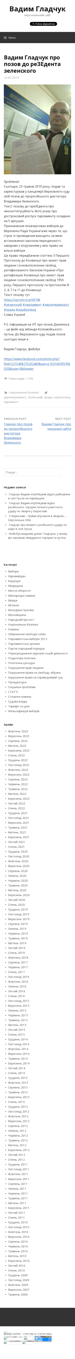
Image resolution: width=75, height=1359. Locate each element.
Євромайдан (16, 576)
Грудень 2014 (18, 1039)
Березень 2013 (19, 1097)
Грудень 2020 (18, 851)
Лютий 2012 (16, 1155)
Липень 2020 (17, 876)
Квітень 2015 (17, 1025)
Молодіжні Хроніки (21, 610)
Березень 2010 (19, 1261)
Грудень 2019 (18, 909)
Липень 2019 (17, 929)
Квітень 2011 (17, 1203)
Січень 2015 (16, 1034)
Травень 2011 (18, 1198)
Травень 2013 (18, 1092)
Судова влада (17, 701)
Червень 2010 (18, 1246)
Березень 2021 (19, 837)
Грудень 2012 (18, 1106)
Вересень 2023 (18, 736)
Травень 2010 (18, 1251)
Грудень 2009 (18, 1275)
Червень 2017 (18, 967)
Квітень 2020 (17, 890)
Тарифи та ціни (18, 706)
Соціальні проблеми (22, 687)
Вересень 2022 (18, 774)
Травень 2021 (18, 827)
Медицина (15, 586)
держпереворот (15, 397)
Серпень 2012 (18, 1126)
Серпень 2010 (18, 1241)
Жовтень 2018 (18, 957)
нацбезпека (62, 397)
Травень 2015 (18, 1020)
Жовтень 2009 (18, 1285)
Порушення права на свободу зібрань (34, 672)
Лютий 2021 (16, 842)
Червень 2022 (18, 784)
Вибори (13, 571)
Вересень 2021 (18, 822)
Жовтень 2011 (18, 1174)
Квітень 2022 (17, 794)
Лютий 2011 (16, 1212)
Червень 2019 (18, 933)
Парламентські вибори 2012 (27, 639)
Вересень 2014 (18, 1054)
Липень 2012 (17, 1131)
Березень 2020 (19, 895)
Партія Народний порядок (26, 648)
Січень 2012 (16, 1159)
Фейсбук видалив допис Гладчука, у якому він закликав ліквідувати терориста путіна (37, 536)
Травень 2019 (18, 938)
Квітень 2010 (17, 1256)
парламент (11, 402)
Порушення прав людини (25, 668)
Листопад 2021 (18, 818)
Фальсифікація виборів (23, 711)
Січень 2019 (16, 953)
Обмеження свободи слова (27, 634)
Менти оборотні (19, 590)
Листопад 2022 (18, 765)
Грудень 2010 (18, 1222)
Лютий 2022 (16, 803)
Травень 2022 (18, 789)
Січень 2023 (16, 755)
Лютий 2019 (16, 948)
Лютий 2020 (16, 900)
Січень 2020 (16, 904)
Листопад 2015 (18, 1001)
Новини (13, 629)
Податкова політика (22, 658)
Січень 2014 (16, 1073)
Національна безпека (24, 392)
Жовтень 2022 (18, 770)
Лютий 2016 (16, 991)
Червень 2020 (18, 880)
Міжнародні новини (21, 595)
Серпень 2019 (18, 924)
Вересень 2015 (18, 1005)
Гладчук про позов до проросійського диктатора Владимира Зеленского (18, 433)
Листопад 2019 (18, 914)
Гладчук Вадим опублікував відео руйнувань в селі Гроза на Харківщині (39, 496)
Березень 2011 (19, 1208)
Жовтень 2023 (18, 731)
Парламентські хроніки (24, 644)
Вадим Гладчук (37, 8)
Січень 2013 (16, 1102)
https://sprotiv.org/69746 (22, 300)
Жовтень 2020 (18, 861)
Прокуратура (17, 682)
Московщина (17, 615)
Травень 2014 (18, 1058)
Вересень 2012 (18, 1121)
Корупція (14, 581)
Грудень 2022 (18, 760)
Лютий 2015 (16, 1030)
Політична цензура (21, 663)
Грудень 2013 (18, 1078)
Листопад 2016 (18, 977)
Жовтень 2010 (18, 1232)
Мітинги (13, 605)
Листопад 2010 (18, 1227)
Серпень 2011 (18, 1184)
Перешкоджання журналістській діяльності (38, 653)
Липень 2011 (17, 1188)
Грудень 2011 (18, 1164)
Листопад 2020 (18, 856)
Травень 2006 (18, 1294)
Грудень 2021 (18, 813)
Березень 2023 (19, 750)
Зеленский (35, 397)
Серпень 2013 (18, 1087)
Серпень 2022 (18, 779)
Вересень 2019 (18, 919)
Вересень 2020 (18, 866)
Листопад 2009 (18, 1280)
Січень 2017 (16, 972)
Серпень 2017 (18, 962)
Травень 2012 (18, 1140)
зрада (48, 397)
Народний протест (21, 619)
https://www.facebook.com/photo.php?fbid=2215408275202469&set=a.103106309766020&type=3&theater (37, 364)
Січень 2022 (16, 808)
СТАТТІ (13, 692)
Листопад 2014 (18, 1044)
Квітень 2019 (17, 943)
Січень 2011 (16, 1217)
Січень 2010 (16, 1270)
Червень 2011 (18, 1193)
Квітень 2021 (17, 832)
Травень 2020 (18, 885)
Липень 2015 (17, 1010)
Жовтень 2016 (18, 981)
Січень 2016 (16, 996)
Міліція (12, 600)
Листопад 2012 (18, 1111)
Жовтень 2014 (18, 1049)
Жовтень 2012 (18, 1116)
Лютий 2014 (16, 1068)
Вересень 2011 (18, 1179)
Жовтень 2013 (18, 1082)
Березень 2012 (19, 1150)
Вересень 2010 (18, 1237)
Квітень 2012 (17, 1145)
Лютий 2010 (16, 1265)
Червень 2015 (18, 1015)
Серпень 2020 (18, 871)
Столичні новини (19, 696)
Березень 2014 (19, 1063)
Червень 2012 (18, 1135)
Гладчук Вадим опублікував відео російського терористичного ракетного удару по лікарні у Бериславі (35, 507)
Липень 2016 (17, 986)
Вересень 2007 (18, 1289)
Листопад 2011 (18, 1169)
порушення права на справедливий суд (35, 677)
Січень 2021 (16, 847)
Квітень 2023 (17, 746)
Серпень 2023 (18, 741)
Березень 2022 (19, 798)
